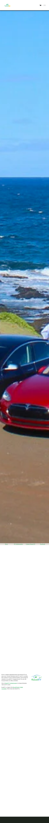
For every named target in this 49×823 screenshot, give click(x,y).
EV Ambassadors (18, 544)
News (6, 544)
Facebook (42, 544)
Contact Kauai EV (30, 544)
